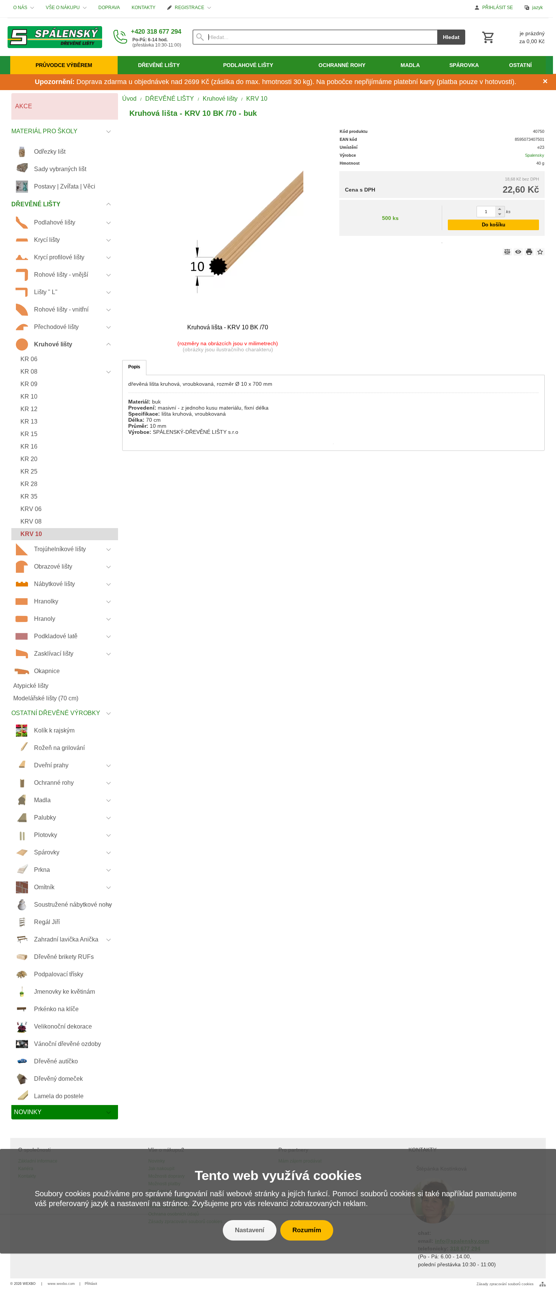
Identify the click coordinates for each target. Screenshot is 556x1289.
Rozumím (306, 1230)
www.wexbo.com (61, 1284)
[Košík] (512, 37)
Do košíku (493, 225)
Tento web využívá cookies (278, 1175)
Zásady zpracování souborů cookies (505, 1284)
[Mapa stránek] (542, 1284)
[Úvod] (55, 37)
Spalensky (534, 155)
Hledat (451, 37)
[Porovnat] (507, 252)
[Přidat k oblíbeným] (540, 252)
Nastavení (249, 1230)
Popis (134, 366)
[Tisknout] (529, 252)
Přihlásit (91, 1284)
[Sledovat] (518, 252)
